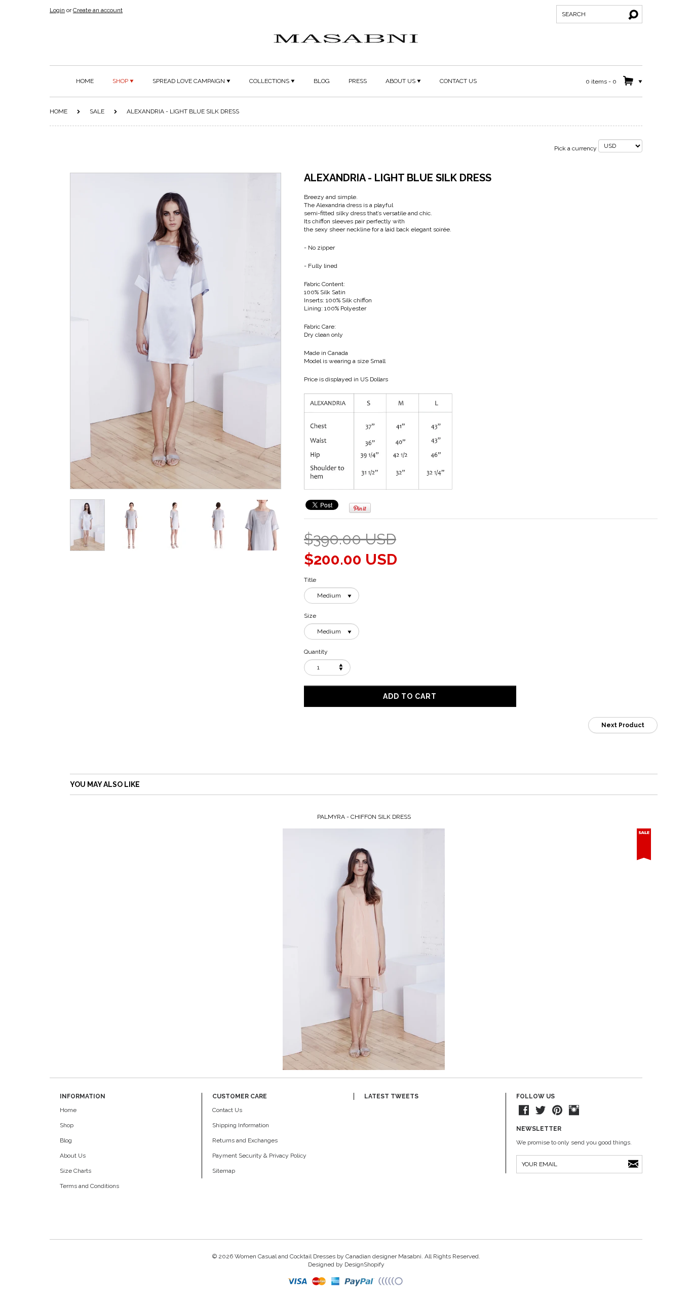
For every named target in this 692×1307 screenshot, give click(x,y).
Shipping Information (240, 1125)
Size (310, 615)
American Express (336, 1282)
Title (310, 579)
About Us (73, 1155)
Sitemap (223, 1170)
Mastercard (319, 1282)
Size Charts (75, 1170)
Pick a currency (576, 148)
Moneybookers (391, 1282)
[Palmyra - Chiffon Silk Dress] (363, 950)
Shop (66, 1125)
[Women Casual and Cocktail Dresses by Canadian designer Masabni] (346, 38)
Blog (66, 1140)
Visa (298, 1282)
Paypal (359, 1282)
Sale (97, 111)
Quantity (316, 651)
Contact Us (227, 1110)
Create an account (98, 10)
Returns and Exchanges (245, 1140)
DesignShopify (364, 1264)
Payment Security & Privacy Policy (259, 1155)
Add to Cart (410, 696)
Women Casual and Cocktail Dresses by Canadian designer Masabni (328, 1256)
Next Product (622, 725)
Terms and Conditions (89, 1186)
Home (58, 111)
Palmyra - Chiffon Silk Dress (364, 816)
